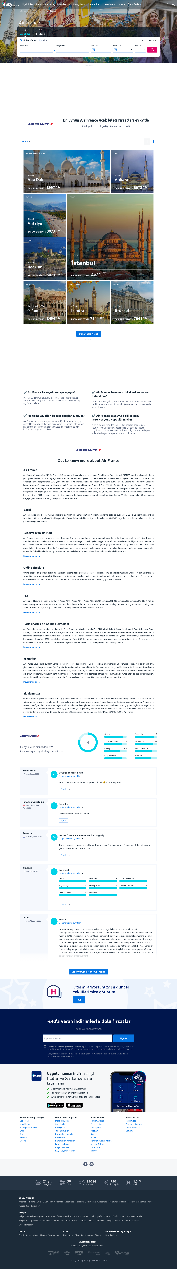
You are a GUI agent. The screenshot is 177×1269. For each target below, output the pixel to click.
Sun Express (96, 1127)
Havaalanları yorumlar (65, 1140)
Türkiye (98, 1235)
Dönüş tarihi (117, 46)
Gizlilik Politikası (133, 1127)
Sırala (25, 141)
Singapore (88, 1235)
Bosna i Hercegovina (35, 1216)
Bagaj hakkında (62, 1147)
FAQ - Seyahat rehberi (65, 1150)
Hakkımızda (131, 1120)
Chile (39, 1201)
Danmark (76, 1216)
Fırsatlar (61, 4)
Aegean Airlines (97, 1144)
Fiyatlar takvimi (62, 1144)
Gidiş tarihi (95, 46)
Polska (75, 1220)
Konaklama (42, 4)
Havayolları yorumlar (64, 1134)
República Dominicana (86, 1201)
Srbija (91, 1220)
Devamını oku (30, 556)
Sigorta (23, 1140)
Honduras (113, 1201)
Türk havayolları (62, 1130)
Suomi (127, 1220)
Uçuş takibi (60, 1124)
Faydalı (63, 789)
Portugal (84, 1220)
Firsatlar (23, 1137)
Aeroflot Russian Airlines (101, 1140)
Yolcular (138, 46)
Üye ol (123, 1038)
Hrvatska (124, 1216)
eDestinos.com (96, 1245)
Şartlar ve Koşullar (134, 1124)
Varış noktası (61, 46)
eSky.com (83, 1245)
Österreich (66, 1220)
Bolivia (32, 1201)
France (107, 1216)
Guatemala (102, 1201)
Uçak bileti (28, 4)
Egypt (21, 1235)
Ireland (132, 1216)
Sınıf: (143, 40)
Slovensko (118, 1220)
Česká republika (64, 1216)
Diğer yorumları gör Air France (88, 971)
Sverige (109, 1220)
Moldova (37, 1220)
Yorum (122, 4)
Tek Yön (45, 40)
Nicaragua (132, 1201)
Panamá (142, 1201)
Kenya (28, 1235)
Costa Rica (69, 1201)
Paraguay (35, 1206)
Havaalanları (109, 4)
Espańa (98, 1216)
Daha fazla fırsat (88, 333)
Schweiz (135, 1220)
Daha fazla (133, 4)
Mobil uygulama (77, 4)
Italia (139, 1216)
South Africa (53, 1235)
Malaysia (79, 1235)
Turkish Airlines (97, 1120)
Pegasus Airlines (98, 1124)
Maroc (36, 1235)
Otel (22, 1130)
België (21, 1216)
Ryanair (94, 1134)
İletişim (129, 1130)
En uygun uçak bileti (28, 1127)
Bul (79, 999)
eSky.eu (74, 1245)
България (50, 1216)
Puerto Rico (24, 1206)
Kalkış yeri (24, 46)
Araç (52, 4)
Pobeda (94, 1137)
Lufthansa (95, 1147)
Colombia (58, 1201)
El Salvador (48, 1201)
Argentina (23, 1201)
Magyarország (25, 1220)
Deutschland (88, 1216)
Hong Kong (68, 1235)
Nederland (47, 1220)
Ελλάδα (114, 1216)
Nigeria (43, 1235)
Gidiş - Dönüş (29, 40)
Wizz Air (94, 1130)
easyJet (94, 1150)
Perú (149, 1201)
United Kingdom (26, 1224)
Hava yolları (94, 4)
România (100, 1220)
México (122, 1201)
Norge (56, 1220)
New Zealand (111, 1235)
